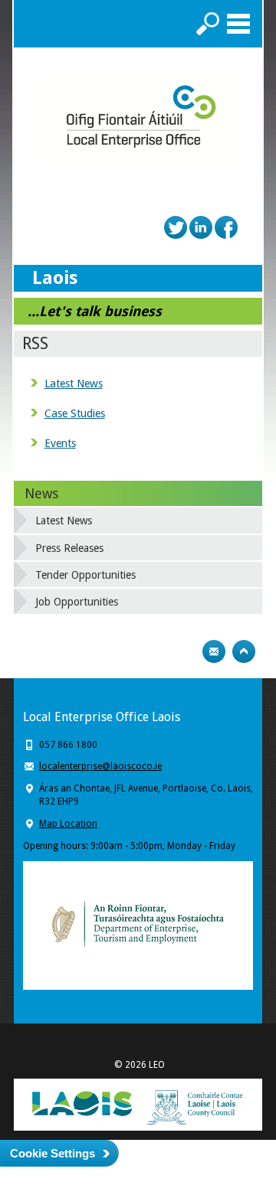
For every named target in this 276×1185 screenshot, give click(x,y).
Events (60, 443)
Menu (238, 23)
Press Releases (69, 548)
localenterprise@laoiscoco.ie (100, 766)
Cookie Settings (52, 1153)
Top (243, 651)
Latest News (73, 383)
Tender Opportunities (85, 575)
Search (207, 23)
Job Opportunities (76, 602)
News (41, 493)
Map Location (68, 823)
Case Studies (74, 413)
